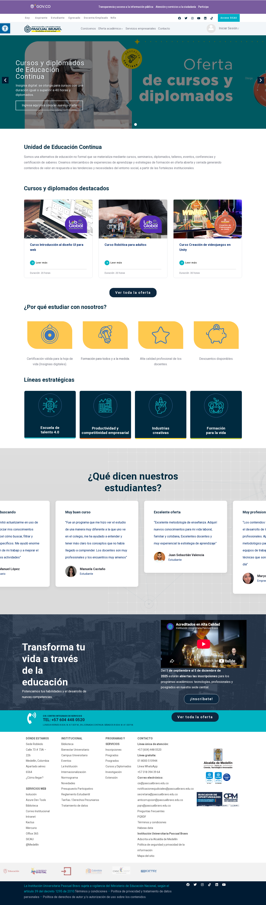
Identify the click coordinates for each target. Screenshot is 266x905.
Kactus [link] (30, 822)
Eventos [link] (66, 760)
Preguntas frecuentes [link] (151, 811)
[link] (5, 28)
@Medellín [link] (32, 844)
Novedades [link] (68, 783)
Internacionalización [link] (73, 772)
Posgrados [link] (112, 760)
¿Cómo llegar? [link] (34, 777)
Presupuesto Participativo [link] (77, 788)
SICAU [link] (30, 839)
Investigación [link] (114, 772)
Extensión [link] (112, 777)
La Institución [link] (69, 766)
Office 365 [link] (32, 833)
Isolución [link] (31, 794)
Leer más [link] (41, 262)
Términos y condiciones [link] (151, 822)
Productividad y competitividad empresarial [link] (105, 430)
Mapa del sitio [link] (145, 855)
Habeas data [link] (145, 827)
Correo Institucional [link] (38, 811)
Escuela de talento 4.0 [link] (50, 429)
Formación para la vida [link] (216, 430)
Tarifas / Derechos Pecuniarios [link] (80, 800)
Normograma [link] (69, 777)
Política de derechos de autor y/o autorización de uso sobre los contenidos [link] (94, 897)
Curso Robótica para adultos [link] (125, 245)
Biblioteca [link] (32, 805)
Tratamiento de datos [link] (74, 805)
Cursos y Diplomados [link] (118, 766)
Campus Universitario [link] (74, 755)
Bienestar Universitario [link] (75, 749)
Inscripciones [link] (114, 749)
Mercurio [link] (31, 827)
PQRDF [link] (141, 816)
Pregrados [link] (112, 755)
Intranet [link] (31, 816)
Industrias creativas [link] (160, 430)
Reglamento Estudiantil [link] (75, 794)
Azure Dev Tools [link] (36, 800)
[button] (130, 124)
